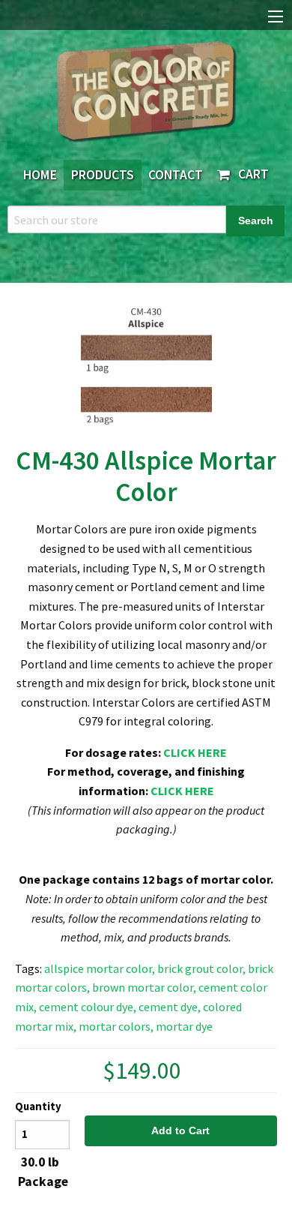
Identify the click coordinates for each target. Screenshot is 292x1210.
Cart (250, 174)
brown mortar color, (144, 987)
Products (102, 175)
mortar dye (184, 1026)
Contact (175, 175)
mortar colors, (116, 1026)
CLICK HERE (195, 752)
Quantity (38, 1106)
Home (40, 175)
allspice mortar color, (99, 968)
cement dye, (170, 1006)
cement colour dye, (87, 1006)
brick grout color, (201, 968)
